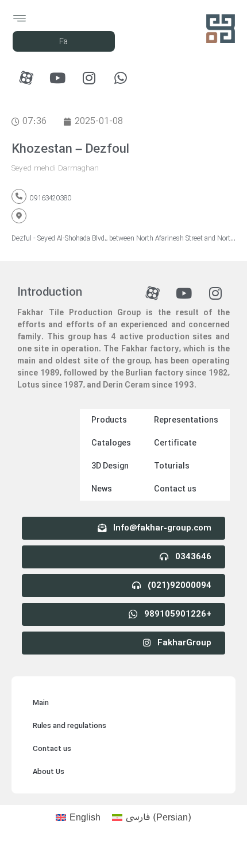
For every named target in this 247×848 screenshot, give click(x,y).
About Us (48, 771)
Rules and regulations (69, 726)
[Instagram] (89, 77)
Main (41, 703)
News (101, 489)
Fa (63, 42)
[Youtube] (57, 77)
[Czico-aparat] (25, 77)
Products (109, 420)
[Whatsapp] (120, 77)
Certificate (175, 443)
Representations (186, 420)
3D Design (110, 466)
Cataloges (111, 443)
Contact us (175, 489)
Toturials (172, 466)
